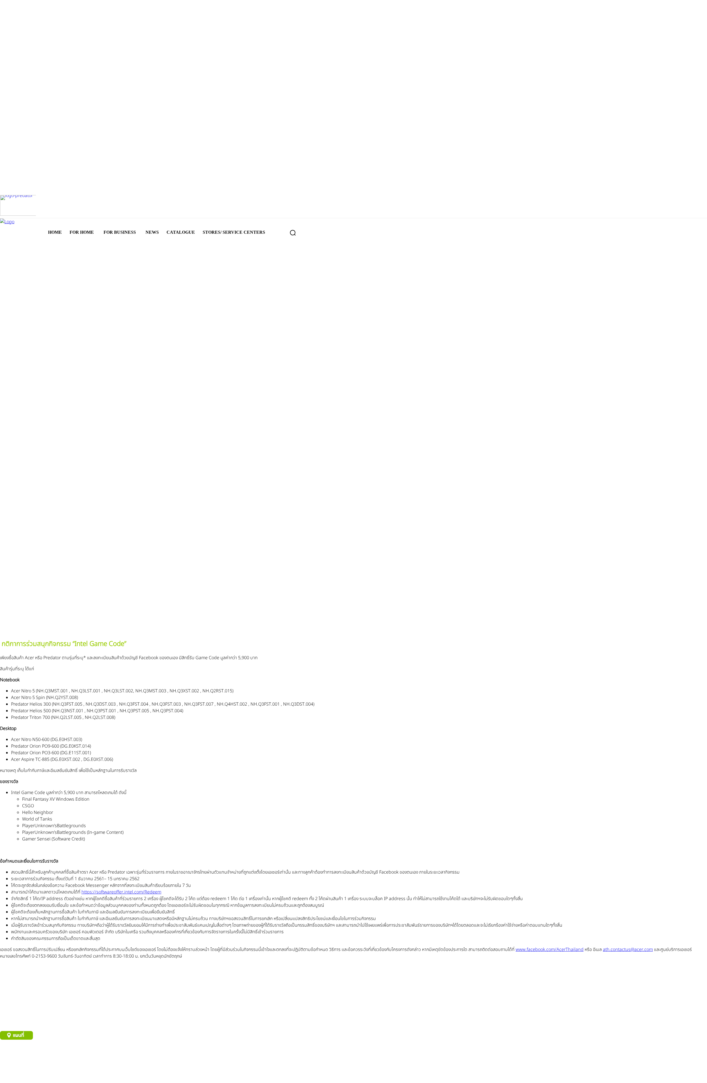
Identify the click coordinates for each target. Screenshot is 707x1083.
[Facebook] (7, 1074)
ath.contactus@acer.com (628, 949)
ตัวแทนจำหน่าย (33, 1055)
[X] (43, 1074)
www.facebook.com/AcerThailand (550, 949)
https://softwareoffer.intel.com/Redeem (121, 892)
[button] (293, 233)
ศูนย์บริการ (8, 1055)
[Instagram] (25, 1074)
